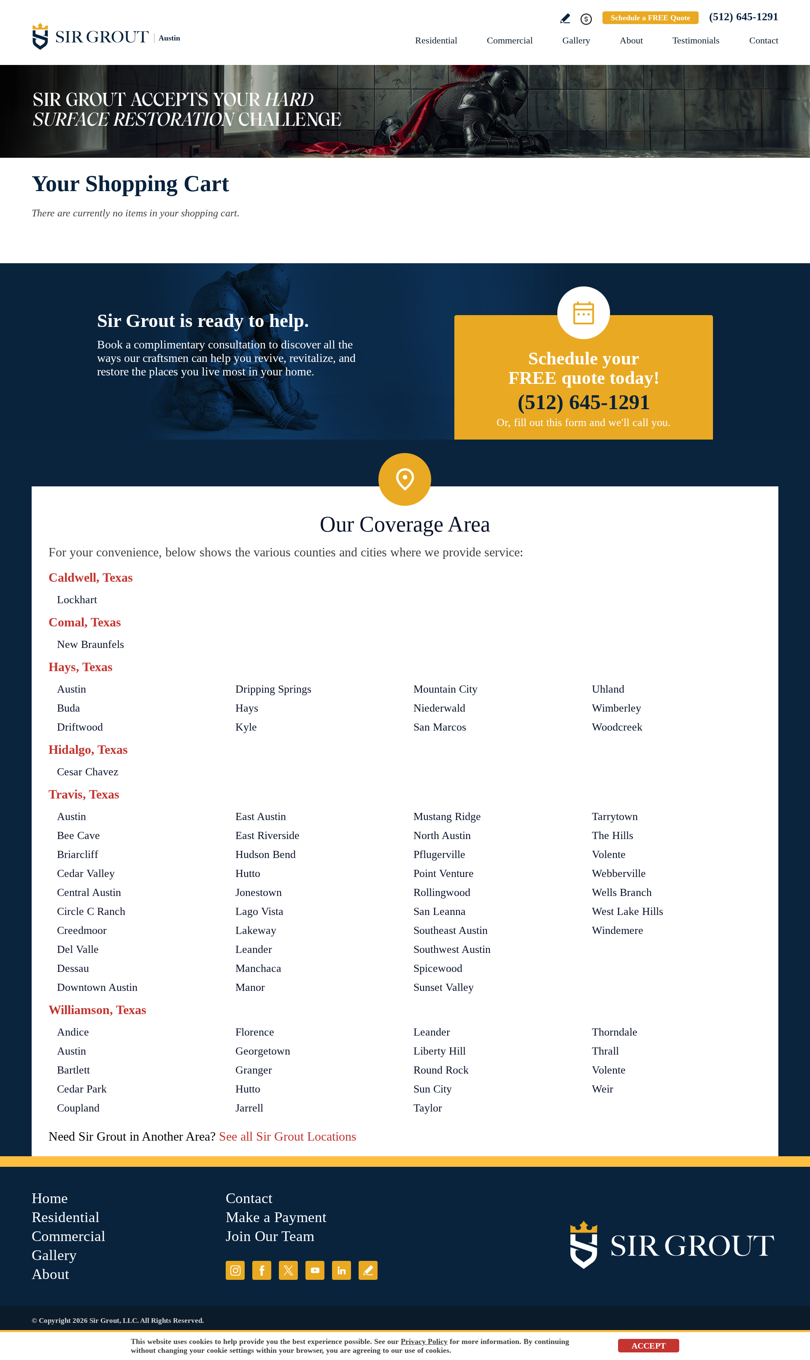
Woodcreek (617, 727)
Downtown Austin (97, 987)
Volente (609, 854)
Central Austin (89, 892)
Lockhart (77, 600)
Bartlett (73, 1070)
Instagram (235, 1270)
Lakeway (255, 930)
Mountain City (445, 689)
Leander (253, 949)
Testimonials (696, 40)
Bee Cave (78, 835)
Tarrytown (615, 816)
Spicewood (437, 968)
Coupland (78, 1108)
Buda (68, 708)
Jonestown (258, 892)
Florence (254, 1032)
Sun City (432, 1089)
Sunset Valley (443, 987)
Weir (602, 1089)
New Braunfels (90, 644)
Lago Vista (259, 911)
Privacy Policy (424, 1341)
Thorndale (614, 1032)
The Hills (612, 835)
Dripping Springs (273, 689)
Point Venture (443, 873)
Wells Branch (622, 892)
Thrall (605, 1051)
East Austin (260, 816)
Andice (73, 1032)
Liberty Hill (439, 1051)
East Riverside (267, 835)
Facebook (261, 1270)
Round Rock (441, 1070)
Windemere (617, 930)
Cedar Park (82, 1089)
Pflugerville (439, 854)
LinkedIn (341, 1270)
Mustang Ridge (447, 816)
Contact (763, 40)
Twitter (288, 1270)
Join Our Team (270, 1236)
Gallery (576, 40)
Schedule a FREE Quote (650, 17)
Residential (436, 40)
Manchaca (258, 968)
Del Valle (78, 949)
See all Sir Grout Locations (287, 1136)
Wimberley (616, 708)
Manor (250, 987)
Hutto (247, 873)
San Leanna (439, 911)
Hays (246, 708)
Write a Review (565, 18)
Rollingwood (441, 892)
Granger (253, 1070)
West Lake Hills (627, 911)
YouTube (314, 1270)
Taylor (427, 1108)
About (631, 40)
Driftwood (80, 727)
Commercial (510, 40)
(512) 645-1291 (743, 17)
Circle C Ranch (91, 911)
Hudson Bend (265, 854)
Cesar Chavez (88, 772)
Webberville (619, 873)
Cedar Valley (86, 873)
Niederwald (439, 708)
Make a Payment (276, 1217)
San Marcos (439, 727)
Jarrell (249, 1108)
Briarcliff (77, 854)
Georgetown (262, 1051)
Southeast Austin (450, 930)
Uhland (608, 689)
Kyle (246, 727)
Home (50, 1198)
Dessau (73, 968)
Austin (71, 689)
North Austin (442, 835)
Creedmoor (82, 930)
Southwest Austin (452, 949)
